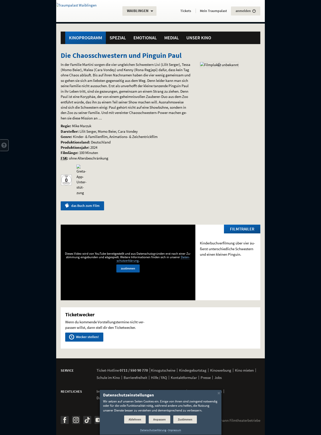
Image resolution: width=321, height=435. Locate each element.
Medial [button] (171, 38)
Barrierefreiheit (135, 377)
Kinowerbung (220, 370)
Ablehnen (135, 419)
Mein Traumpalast (213, 11)
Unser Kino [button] (198, 38)
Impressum (174, 430)
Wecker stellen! (87, 337)
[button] (4, 145)
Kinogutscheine (163, 370)
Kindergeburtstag (192, 370)
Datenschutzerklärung (153, 430)
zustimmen (128, 268)
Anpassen (159, 419)
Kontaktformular (184, 377)
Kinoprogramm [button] (85, 38)
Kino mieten (244, 370)
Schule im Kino (108, 377)
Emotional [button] (145, 38)
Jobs (218, 377)
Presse (206, 377)
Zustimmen (185, 419)
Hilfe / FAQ (159, 377)
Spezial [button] (118, 38)
